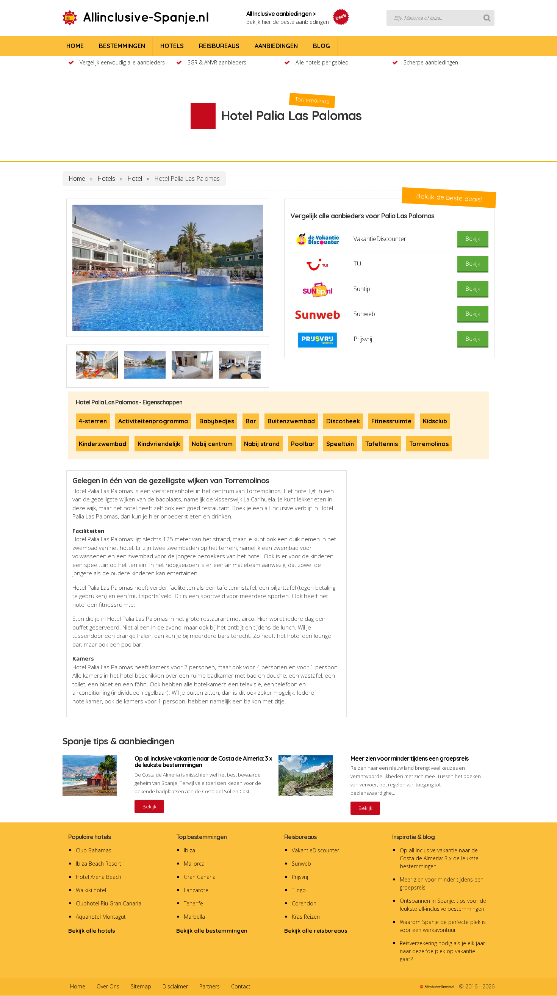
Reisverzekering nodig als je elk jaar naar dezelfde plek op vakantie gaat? (442, 951)
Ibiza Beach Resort (98, 863)
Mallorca (194, 863)
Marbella (194, 916)
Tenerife (193, 903)
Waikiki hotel (91, 890)
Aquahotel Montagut (101, 916)
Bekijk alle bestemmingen (211, 930)
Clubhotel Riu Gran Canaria (108, 903)
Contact (240, 986)
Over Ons (108, 986)
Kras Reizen (306, 916)
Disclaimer (175, 986)
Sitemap (141, 986)
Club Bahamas (93, 850)
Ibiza (189, 850)
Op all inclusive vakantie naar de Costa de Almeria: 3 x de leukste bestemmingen (439, 858)
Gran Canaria (200, 876)
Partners (209, 986)
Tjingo (299, 890)
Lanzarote (196, 890)
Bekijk (149, 806)
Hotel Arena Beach (98, 876)
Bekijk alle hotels (91, 930)
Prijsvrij (300, 876)
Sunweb (301, 863)
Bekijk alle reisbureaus (315, 930)
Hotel (134, 178)
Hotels (106, 178)
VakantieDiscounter (315, 850)
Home (77, 178)
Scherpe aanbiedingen (431, 62)
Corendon (304, 903)
